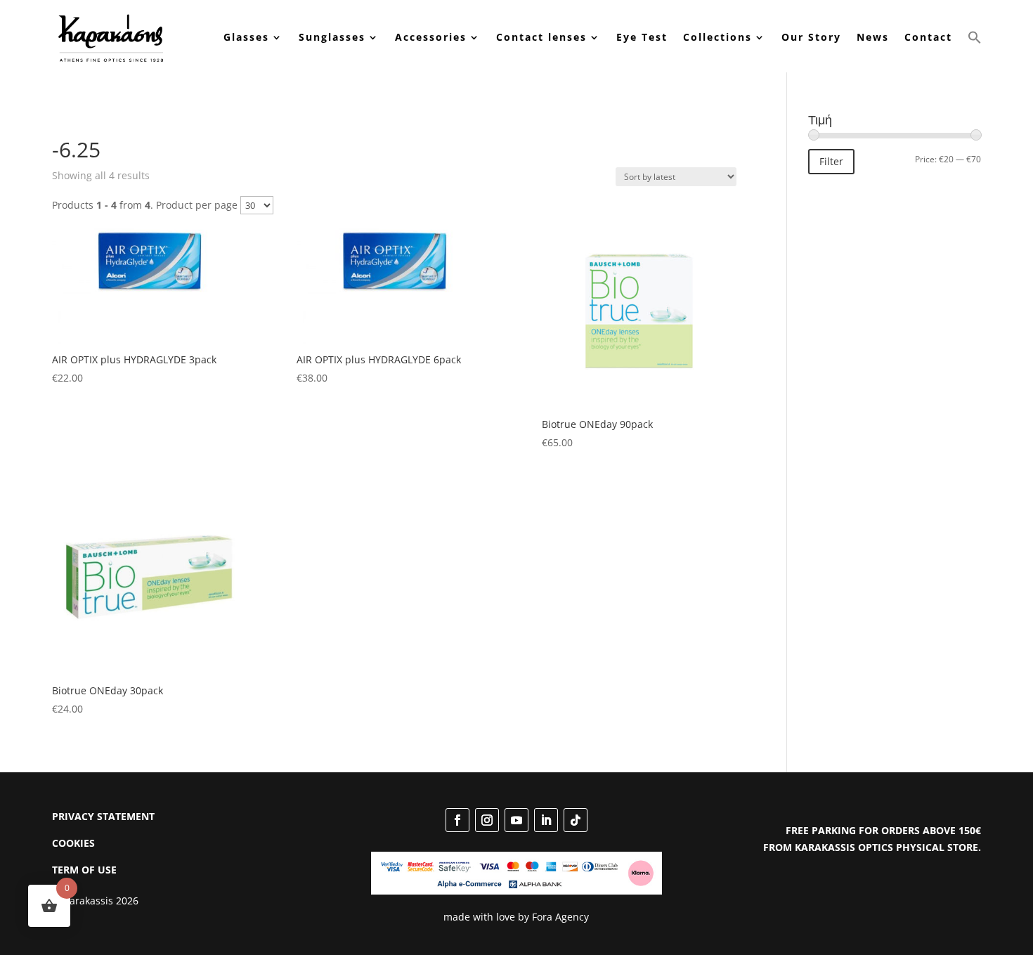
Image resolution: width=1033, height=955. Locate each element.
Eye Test (642, 37)
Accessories (431, 37)
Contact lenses (541, 37)
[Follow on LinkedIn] (546, 820)
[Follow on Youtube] (516, 820)
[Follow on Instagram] (487, 820)
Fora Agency (560, 916)
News (873, 37)
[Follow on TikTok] (575, 820)
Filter (831, 161)
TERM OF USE (84, 869)
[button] (975, 37)
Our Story (811, 37)
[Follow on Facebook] (457, 820)
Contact (928, 37)
